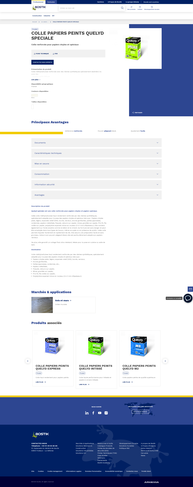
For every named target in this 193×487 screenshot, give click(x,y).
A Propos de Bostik (115, 2)
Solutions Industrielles (84, 451)
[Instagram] (106, 413)
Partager (138, 112)
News (143, 455)
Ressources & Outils (105, 443)
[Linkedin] (86, 413)
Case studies (102, 455)
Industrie (47, 15)
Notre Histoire (146, 448)
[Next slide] (165, 361)
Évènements (102, 460)
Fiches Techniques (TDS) (107, 453)
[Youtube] (99, 413)
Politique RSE (124, 448)
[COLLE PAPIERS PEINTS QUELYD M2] (139, 358)
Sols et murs (62, 300)
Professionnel (38, 2)
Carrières (100, 2)
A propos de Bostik (148, 443)
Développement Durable (128, 443)
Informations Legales (73, 471)
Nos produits (131, 9)
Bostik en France (140, 412)
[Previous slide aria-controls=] (27, 361)
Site (32, 471)
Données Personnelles (93, 471)
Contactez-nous (132, 471)
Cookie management (54, 471)
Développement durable (151, 9)
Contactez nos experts (42, 62)
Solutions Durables (126, 446)
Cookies (41, 471)
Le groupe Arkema (132, 2)
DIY (53, 15)
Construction (37, 15)
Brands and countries (151, 2)
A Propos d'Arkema (148, 446)
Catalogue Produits (105, 446)
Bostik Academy (104, 463)
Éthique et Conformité (149, 451)
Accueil (34, 22)
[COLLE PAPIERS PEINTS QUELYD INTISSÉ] (96, 359)
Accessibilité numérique (114, 471)
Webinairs (101, 458)
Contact (140, 9)
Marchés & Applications (85, 443)
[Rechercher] (122, 8)
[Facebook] (93, 413)
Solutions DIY (81, 453)
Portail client (146, 471)
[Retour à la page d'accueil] (40, 8)
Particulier (51, 2)
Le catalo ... (44, 22)
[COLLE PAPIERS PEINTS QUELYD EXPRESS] (52, 358)
